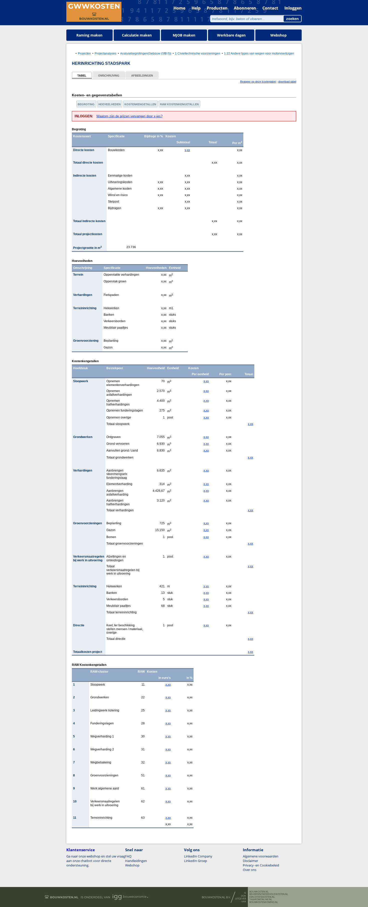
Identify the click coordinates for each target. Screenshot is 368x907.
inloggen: (84, 116)
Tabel (81, 75)
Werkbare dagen (231, 35)
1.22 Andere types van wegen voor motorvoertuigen (259, 53)
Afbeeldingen (142, 75)
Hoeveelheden (109, 104)
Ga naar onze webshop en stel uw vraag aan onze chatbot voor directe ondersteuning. (95, 860)
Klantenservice (80, 849)
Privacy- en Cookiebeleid (261, 865)
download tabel (287, 81)
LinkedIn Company (198, 856)
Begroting (86, 104)
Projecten (84, 53)
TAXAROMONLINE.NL (260, 899)
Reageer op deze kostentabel (258, 81)
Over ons (249, 869)
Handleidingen (136, 860)
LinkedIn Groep (195, 860)
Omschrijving (108, 75)
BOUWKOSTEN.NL (259, 891)
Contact (270, 8)
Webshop (278, 35)
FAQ (128, 856)
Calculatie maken (137, 35)
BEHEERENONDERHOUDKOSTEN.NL (268, 894)
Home (179, 8)
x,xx (187, 150)
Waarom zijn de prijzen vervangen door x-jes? (129, 116)
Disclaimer (250, 860)
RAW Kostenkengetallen (179, 104)
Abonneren (245, 8)
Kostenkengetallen (140, 104)
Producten (217, 8)
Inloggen (293, 8)
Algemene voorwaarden (260, 856)
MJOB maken (184, 35)
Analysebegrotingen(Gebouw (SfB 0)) (145, 53)
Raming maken (89, 35)
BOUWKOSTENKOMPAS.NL (263, 902)
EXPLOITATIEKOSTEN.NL (262, 896)
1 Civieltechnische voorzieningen (197, 53)
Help (196, 8)
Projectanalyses (105, 53)
